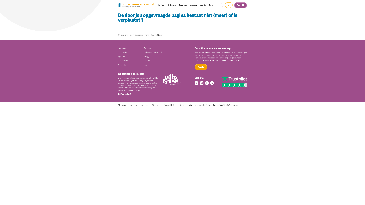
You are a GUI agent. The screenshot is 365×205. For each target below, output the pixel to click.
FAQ (145, 65)
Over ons (147, 48)
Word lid (240, 5)
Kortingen (122, 48)
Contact (147, 61)
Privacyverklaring (169, 105)
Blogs (182, 105)
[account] (229, 5)
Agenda (121, 56)
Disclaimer (122, 105)
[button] (211, 5)
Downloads (123, 61)
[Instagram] (202, 83)
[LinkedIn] (212, 83)
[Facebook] (207, 83)
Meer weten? (125, 94)
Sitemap (155, 105)
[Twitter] (196, 83)
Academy (122, 65)
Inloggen (147, 56)
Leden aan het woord (153, 52)
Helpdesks (122, 52)
